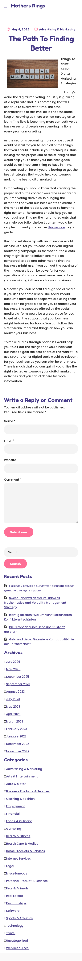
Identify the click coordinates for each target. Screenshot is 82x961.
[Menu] (6, 6)
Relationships (16, 903)
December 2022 (17, 744)
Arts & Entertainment (22, 776)
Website (10, 460)
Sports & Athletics (19, 918)
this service (56, 227)
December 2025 (17, 677)
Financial (13, 814)
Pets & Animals (17, 888)
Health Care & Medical (22, 844)
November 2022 (17, 751)
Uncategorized (17, 941)
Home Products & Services (25, 851)
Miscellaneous (16, 873)
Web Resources (17, 948)
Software (12, 911)
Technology (14, 926)
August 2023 (15, 692)
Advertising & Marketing (57, 29)
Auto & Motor (16, 784)
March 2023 (14, 721)
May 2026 (13, 669)
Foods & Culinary (19, 821)
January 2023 (16, 736)
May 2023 (13, 707)
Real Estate (14, 896)
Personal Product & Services (27, 881)
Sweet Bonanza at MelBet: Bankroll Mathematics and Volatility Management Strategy (35, 602)
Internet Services (18, 858)
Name (9, 421)
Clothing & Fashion (20, 799)
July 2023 (13, 699)
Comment (13, 480)
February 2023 (16, 729)
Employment (15, 806)
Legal (10, 866)
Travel (10, 933)
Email (9, 441)
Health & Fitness (18, 836)
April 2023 (13, 714)
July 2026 (13, 662)
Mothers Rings (28, 5)
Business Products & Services (28, 791)
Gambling (13, 829)
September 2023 (18, 684)
